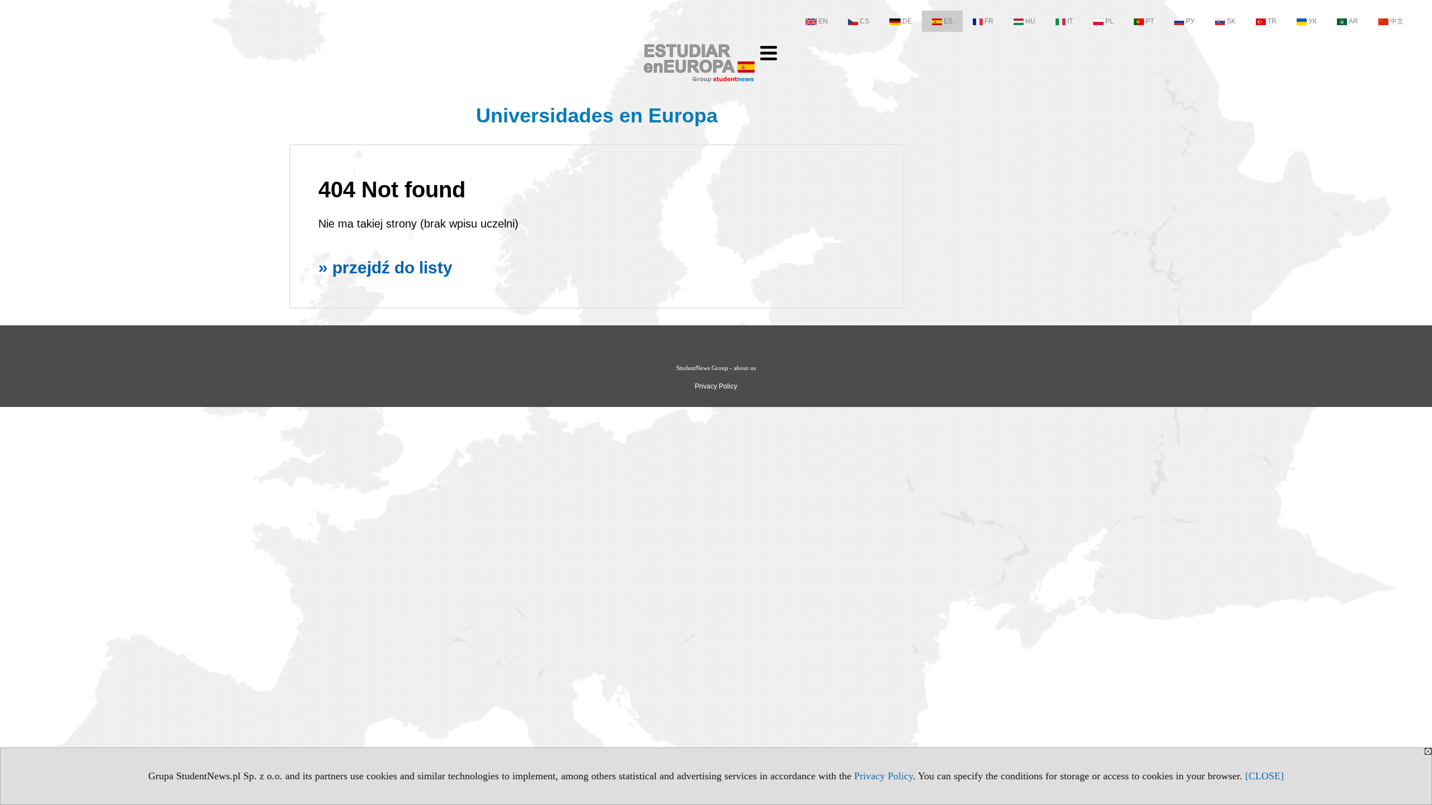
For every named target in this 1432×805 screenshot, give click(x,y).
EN (823, 21)
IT (1070, 21)
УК (1312, 21)
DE (907, 21)
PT (1150, 21)
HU (1030, 21)
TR (1272, 21)
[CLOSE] (1264, 776)
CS (864, 21)
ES (948, 21)
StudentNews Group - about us (716, 367)
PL (1109, 21)
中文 (1396, 21)
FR (988, 21)
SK (1231, 21)
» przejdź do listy (385, 267)
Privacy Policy (883, 776)
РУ (1190, 21)
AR (1353, 21)
